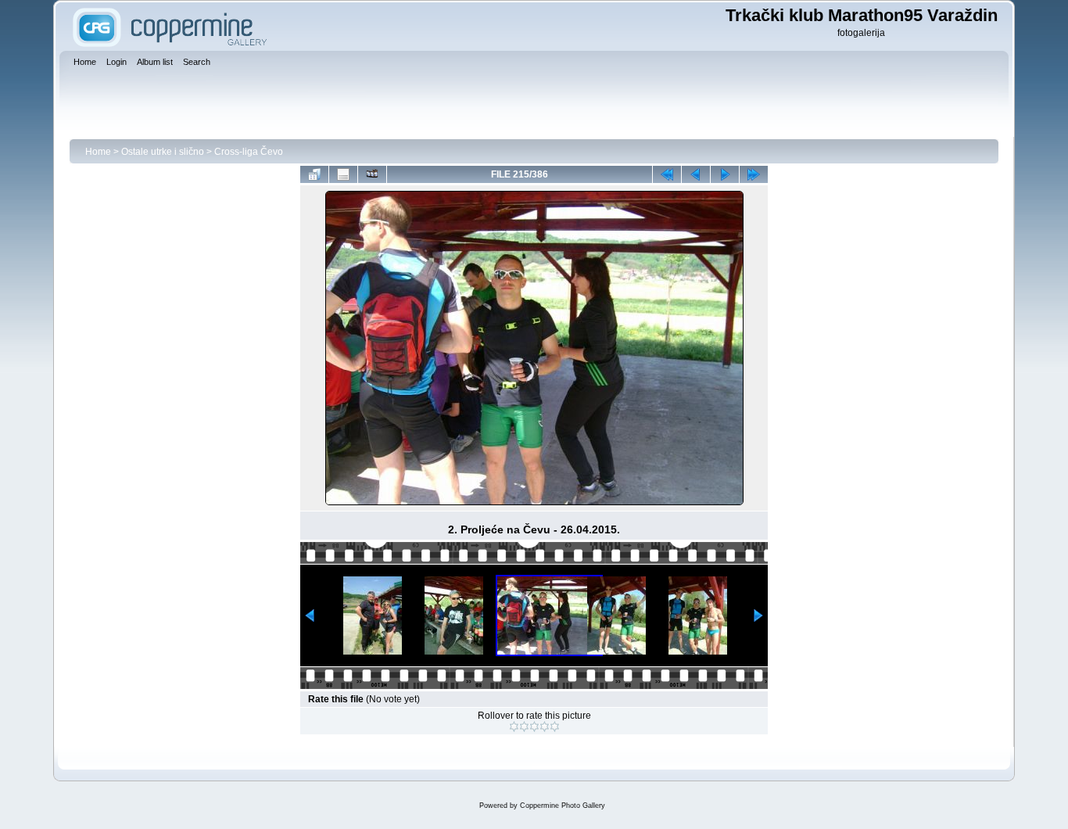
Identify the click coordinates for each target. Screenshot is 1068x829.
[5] (555, 726)
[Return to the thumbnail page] (314, 174)
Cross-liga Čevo (248, 151)
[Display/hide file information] (343, 174)
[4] (544, 726)
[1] (514, 726)
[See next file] (725, 174)
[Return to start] (667, 174)
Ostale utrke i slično (162, 151)
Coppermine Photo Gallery (562, 805)
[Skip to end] (754, 174)
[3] (534, 726)
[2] (524, 726)
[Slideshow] (372, 174)
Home (98, 151)
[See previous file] (696, 174)
